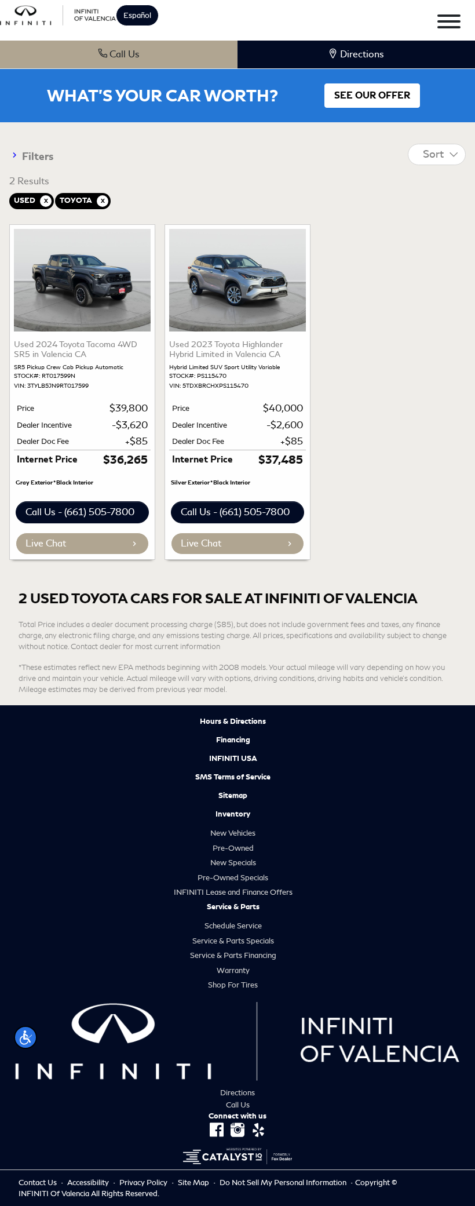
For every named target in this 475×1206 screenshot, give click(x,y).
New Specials (233, 862)
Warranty (233, 970)
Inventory (232, 814)
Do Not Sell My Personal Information (284, 1182)
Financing (233, 740)
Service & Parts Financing (233, 955)
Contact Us (39, 1182)
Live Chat (45, 543)
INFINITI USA (233, 758)
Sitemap (232, 795)
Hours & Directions (233, 721)
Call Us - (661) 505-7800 (79, 512)
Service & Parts (233, 907)
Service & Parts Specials (233, 941)
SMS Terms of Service (233, 777)
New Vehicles (232, 833)
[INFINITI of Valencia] (58, 13)
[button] (25, 1037)
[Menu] (449, 23)
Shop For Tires (233, 985)
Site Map (194, 1182)
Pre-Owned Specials (233, 877)
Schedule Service (233, 925)
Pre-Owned (233, 848)
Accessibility (89, 1182)
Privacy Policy (144, 1182)
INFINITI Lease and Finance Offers (233, 892)
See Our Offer (372, 95)
